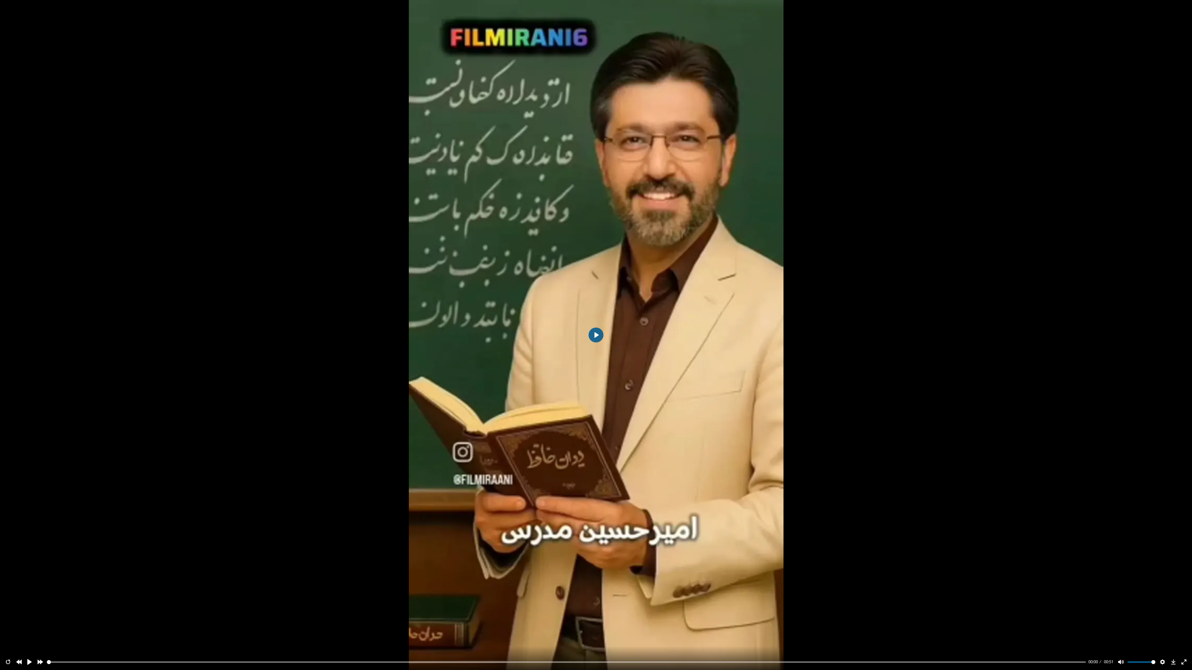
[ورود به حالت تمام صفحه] (1184, 662)
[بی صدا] (1121, 662)
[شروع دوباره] (8, 662)
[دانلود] (1173, 662)
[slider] (566, 662)
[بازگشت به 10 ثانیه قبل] (19, 662)
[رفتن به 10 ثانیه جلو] (40, 662)
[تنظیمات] (1162, 662)
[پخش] (29, 662)
